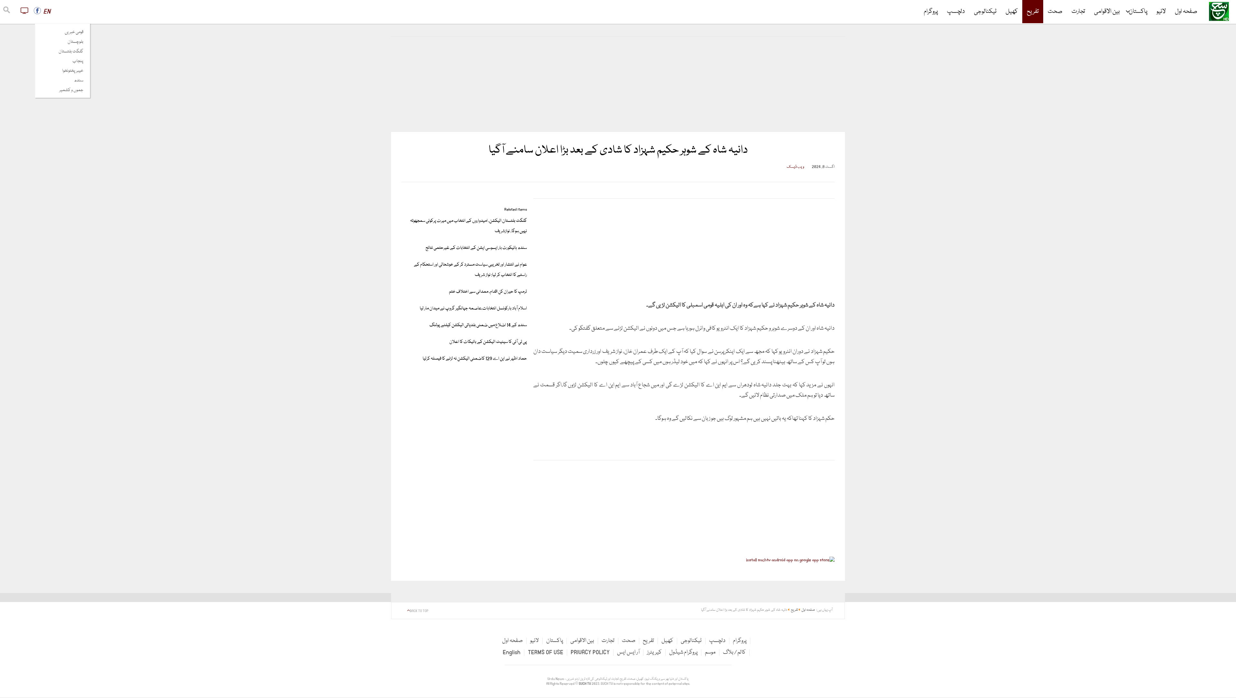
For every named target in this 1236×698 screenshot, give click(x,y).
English (511, 652)
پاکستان (1138, 11)
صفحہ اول (1186, 11)
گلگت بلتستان (71, 51)
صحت (1055, 11)
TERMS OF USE (545, 652)
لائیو (1161, 11)
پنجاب (77, 61)
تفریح (1033, 11)
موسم (710, 652)
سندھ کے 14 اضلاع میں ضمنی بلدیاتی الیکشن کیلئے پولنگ (478, 325)
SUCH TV (585, 683)
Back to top (419, 611)
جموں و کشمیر (71, 90)
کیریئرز (654, 652)
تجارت (1078, 11)
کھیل (1012, 11)
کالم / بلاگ (734, 652)
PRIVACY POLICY (590, 652)
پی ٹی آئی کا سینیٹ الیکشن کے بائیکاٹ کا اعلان (488, 341)
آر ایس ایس (628, 652)
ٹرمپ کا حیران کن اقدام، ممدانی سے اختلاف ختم (488, 291)
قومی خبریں (74, 32)
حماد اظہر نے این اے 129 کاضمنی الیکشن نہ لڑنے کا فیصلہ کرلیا (475, 358)
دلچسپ (956, 11)
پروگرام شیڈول (683, 652)
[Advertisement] (618, 84)
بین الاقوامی (1107, 11)
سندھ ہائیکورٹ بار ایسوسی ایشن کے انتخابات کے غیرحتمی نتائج (476, 247)
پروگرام (931, 11)
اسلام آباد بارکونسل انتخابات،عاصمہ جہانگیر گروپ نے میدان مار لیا (473, 308)
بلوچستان (75, 41)
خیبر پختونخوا (72, 70)
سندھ (78, 80)
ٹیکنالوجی (985, 11)
